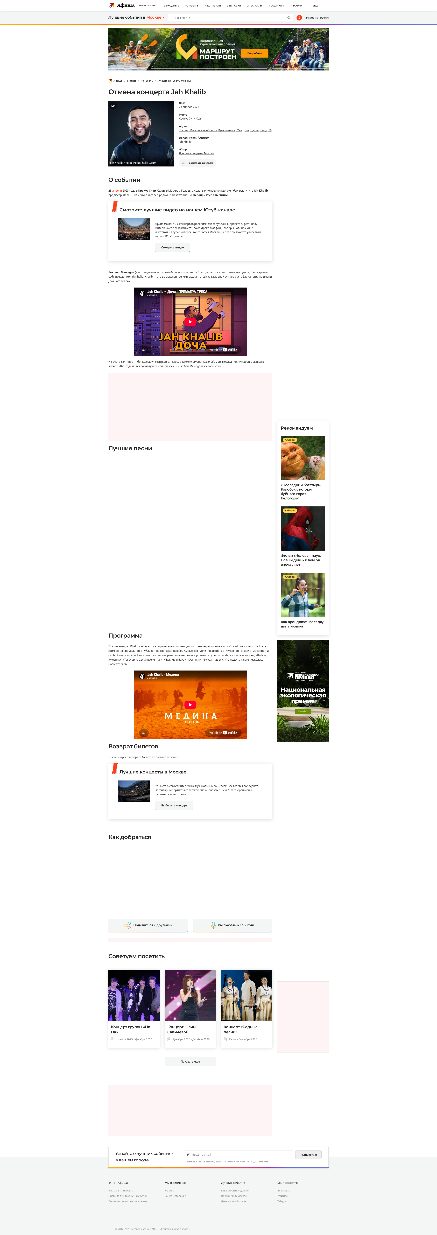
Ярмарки (296, 5)
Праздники (276, 5)
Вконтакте (283, 1190)
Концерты (192, 5)
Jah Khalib (185, 142)
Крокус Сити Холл (190, 118)
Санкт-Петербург (175, 1195)
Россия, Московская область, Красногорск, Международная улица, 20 (225, 130)
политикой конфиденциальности (252, 1161)
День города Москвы (234, 1201)
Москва (169, 1190)
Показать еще (190, 1061)
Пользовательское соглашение (127, 1201)
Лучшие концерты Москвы (174, 80)
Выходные (171, 5)
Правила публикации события (127, 1195)
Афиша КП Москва (125, 80)
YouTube (282, 1195)
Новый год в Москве (234, 1195)
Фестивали (213, 5)
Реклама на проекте (316, 17)
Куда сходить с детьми (235, 1190)
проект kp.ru (147, 5)
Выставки (234, 5)
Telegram (282, 1201)
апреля (117, 190)
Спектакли (254, 5)
